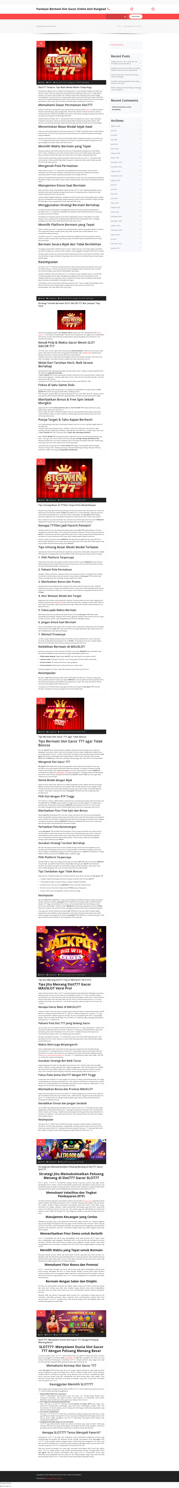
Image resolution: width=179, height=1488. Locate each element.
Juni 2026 (114, 135)
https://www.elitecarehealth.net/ (53, 1055)
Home (119, 26)
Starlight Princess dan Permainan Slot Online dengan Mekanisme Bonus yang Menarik (125, 69)
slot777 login (80, 1162)
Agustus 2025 (115, 180)
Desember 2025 (116, 162)
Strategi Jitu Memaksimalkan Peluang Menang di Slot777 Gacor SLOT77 (70, 1168)
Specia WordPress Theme (53, 1478)
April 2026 (114, 144)
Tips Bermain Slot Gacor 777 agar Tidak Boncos (62, 736)
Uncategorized (52, 298)
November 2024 (116, 221)
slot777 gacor (85, 82)
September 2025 (116, 176)
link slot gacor (87, 1201)
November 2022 (116, 243)
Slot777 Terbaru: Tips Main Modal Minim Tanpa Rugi (65, 87)
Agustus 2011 (115, 248)
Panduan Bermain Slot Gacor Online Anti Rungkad (71, 9)
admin (41, 1335)
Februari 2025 (115, 207)
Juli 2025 (114, 185)
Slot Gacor (49, 1335)
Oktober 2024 (115, 225)
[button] (125, 16)
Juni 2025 (114, 189)
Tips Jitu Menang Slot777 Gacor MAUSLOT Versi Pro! (64, 979)
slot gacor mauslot (117, 44)
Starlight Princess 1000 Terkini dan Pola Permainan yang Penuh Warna (124, 63)
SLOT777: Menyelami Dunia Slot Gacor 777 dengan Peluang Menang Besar (68, 1341)
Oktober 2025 (115, 171)
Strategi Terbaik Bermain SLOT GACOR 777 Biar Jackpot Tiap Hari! (69, 304)
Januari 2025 (115, 212)
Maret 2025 (115, 203)
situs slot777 (59, 82)
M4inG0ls (42, 82)
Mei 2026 (114, 140)
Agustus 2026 (115, 126)
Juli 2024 (114, 239)
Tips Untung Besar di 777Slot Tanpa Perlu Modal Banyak (67, 505)
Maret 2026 (115, 149)
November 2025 (116, 167)
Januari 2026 (115, 158)
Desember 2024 (116, 216)
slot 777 (65, 82)
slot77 (79, 500)
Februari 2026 (115, 153)
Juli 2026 (114, 131)
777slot (62, 500)
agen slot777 (59, 1335)
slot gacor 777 (72, 82)
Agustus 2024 (115, 235)
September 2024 (116, 230)
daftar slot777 (64, 1162)
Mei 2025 (114, 194)
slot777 (50, 82)
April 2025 (114, 198)
